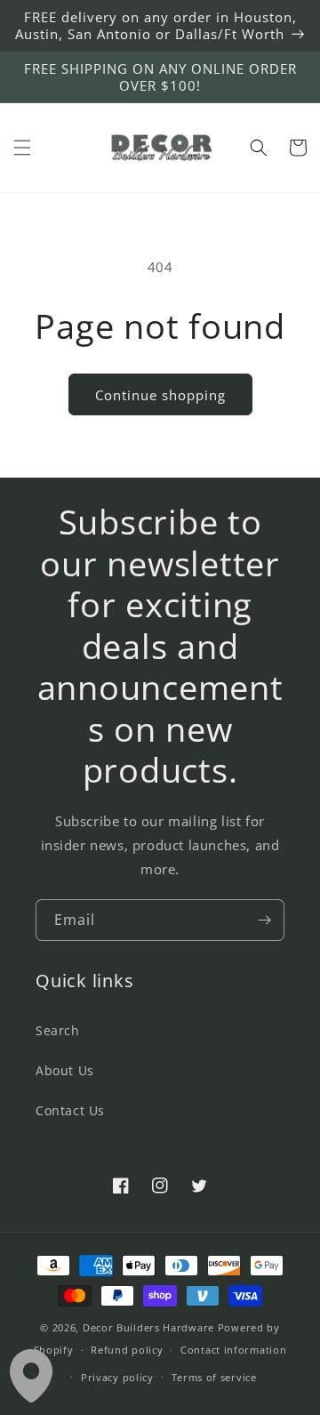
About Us (65, 1070)
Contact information (233, 1349)
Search (58, 1030)
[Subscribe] (264, 920)
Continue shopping (160, 395)
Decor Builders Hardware (148, 1327)
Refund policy (127, 1349)
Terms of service (214, 1377)
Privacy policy (117, 1377)
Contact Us (70, 1110)
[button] (22, 147)
